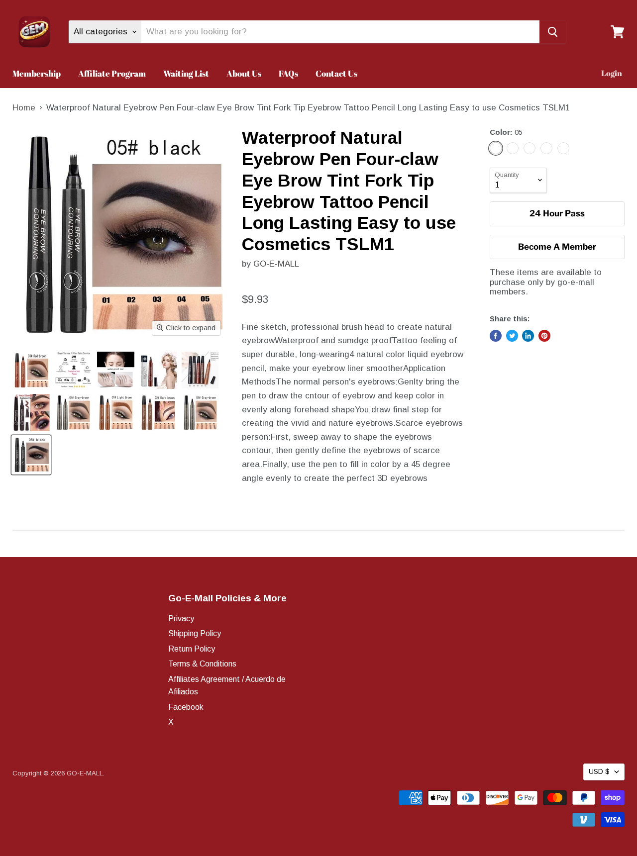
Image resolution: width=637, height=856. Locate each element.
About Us (243, 73)
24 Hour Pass (557, 213)
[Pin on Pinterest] (544, 336)
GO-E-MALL (276, 264)
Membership (36, 73)
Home (23, 107)
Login (611, 73)
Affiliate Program (112, 73)
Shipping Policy (194, 633)
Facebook (186, 707)
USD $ (599, 771)
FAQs (288, 73)
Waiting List (186, 73)
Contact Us (336, 73)
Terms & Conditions (202, 664)
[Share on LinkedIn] (528, 336)
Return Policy (191, 649)
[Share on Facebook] (496, 336)
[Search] (552, 31)
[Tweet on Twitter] (512, 336)
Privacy (181, 618)
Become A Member (557, 247)
